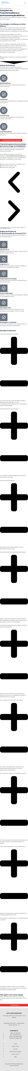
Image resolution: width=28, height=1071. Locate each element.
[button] (14, 182)
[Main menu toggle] (25, 2)
